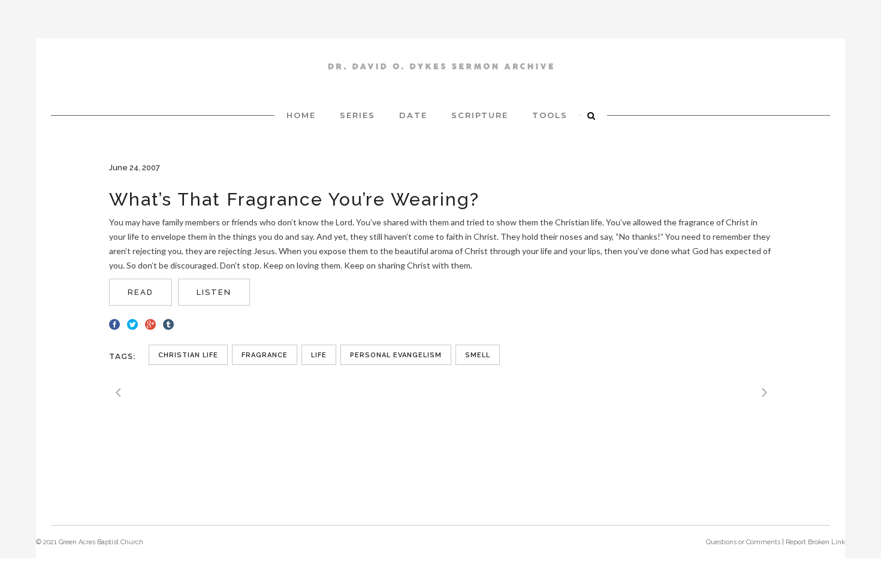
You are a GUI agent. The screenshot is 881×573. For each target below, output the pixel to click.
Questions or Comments (743, 542)
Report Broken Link (815, 542)
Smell (477, 355)
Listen (214, 292)
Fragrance (265, 355)
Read (140, 292)
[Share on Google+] (150, 323)
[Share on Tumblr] (168, 323)
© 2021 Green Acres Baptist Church (89, 542)
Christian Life (188, 355)
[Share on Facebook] (114, 323)
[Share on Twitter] (132, 323)
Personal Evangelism (396, 355)
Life (319, 355)
